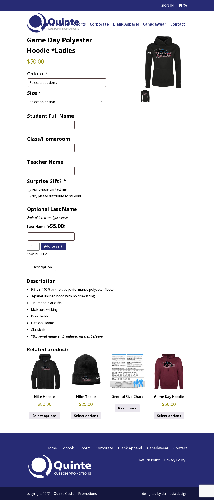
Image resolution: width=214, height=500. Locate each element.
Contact (180, 447)
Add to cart (53, 246)
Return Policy (149, 460)
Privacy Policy (174, 460)
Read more (127, 408)
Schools (68, 447)
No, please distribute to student (56, 196)
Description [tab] (42, 267)
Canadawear (157, 447)
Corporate (104, 447)
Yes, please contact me (49, 189)
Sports (85, 447)
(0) (185, 5)
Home (52, 447)
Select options (44, 415)
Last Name (46, 226)
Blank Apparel (130, 447)
